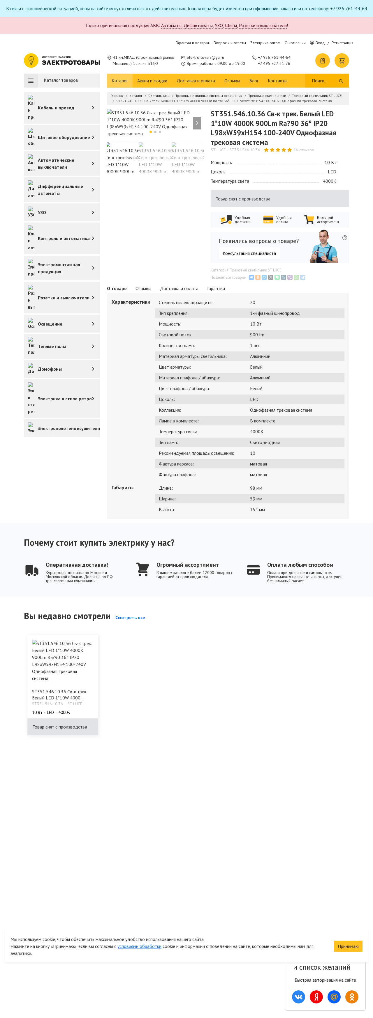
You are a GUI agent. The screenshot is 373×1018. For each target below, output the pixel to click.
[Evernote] (277, 277)
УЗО (219, 25)
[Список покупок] (322, 60)
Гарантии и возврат (192, 42)
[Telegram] (302, 277)
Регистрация (342, 42)
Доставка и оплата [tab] (179, 288)
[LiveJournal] (283, 277)
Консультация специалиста (249, 253)
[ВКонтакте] (251, 277)
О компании (295, 42)
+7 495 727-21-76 (274, 63)
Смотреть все (130, 617)
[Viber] (290, 277)
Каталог (120, 80)
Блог (253, 80)
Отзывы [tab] (143, 288)
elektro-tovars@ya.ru (205, 57)
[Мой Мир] (264, 277)
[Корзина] (342, 60)
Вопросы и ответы (230, 42)
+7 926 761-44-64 (274, 57)
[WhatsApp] (296, 277)
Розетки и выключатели (263, 25)
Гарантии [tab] (216, 288)
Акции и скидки (152, 80)
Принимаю (348, 946)
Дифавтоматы (198, 25)
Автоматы (171, 25)
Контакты (277, 80)
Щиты (231, 25)
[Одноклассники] (258, 277)
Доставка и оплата (196, 80)
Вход (320, 42)
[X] (270, 277)
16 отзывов (303, 149)
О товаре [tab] (117, 288)
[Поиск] (341, 80)
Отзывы (232, 80)
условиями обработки (139, 946)
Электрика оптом (265, 42)
